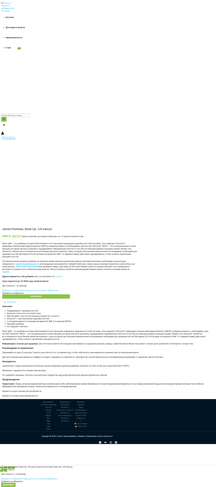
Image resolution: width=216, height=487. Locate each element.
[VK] (105, 443)
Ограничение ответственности (99, 436)
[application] (12, 47)
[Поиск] (4, 119)
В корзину (36, 296)
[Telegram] (100, 443)
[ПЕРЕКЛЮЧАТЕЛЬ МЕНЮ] (19, 48)
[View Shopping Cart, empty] (2, 126)
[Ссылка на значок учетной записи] (2, 133)
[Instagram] (110, 443)
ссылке (58, 276)
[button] (30, 290)
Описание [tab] (11, 302)
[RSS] (116, 443)
